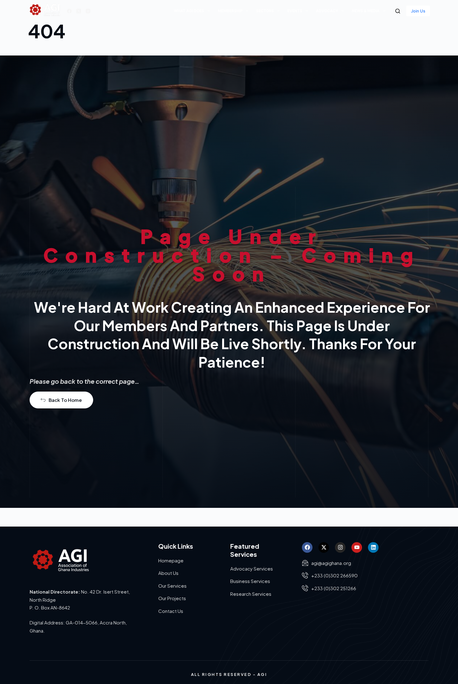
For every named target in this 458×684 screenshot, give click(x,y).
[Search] (397, 11)
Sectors (265, 10)
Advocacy (327, 10)
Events (294, 10)
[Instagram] (88, 11)
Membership (230, 10)
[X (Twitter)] (78, 11)
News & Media (365, 10)
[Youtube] (356, 547)
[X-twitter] (323, 547)
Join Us (418, 10)
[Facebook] (69, 11)
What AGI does (189, 10)
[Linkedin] (373, 547)
